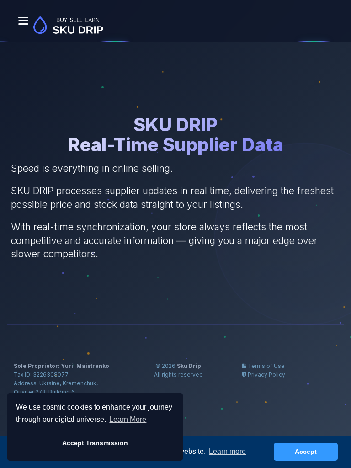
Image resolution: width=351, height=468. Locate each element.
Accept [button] (306, 451)
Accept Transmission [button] (95, 443)
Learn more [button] (227, 451)
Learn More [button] (127, 419)
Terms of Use (266, 365)
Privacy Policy (266, 374)
